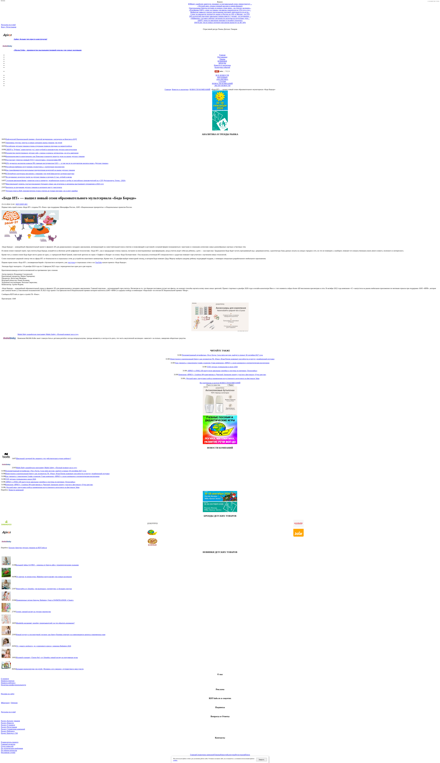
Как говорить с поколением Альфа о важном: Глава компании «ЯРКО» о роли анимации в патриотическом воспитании (222, 363)
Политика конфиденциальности (13, 685)
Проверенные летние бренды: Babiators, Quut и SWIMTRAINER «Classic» (45, 600)
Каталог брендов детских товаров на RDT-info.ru (28, 548)
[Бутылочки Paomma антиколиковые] (220, 414)
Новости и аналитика (222, 65)
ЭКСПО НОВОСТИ (222, 86)
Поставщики (222, 57)
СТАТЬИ (222, 81)
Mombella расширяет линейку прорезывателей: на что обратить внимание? (45, 623)
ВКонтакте (5, 703)
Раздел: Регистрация (9, 727)
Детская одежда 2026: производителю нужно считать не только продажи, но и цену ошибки (42, 191)
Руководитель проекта (9, 742)
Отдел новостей (7, 746)
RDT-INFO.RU (22, 204)
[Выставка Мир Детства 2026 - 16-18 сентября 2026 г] (220, 501)
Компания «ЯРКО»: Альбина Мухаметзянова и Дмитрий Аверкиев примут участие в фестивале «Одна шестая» (222, 375)
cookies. (175, 760)
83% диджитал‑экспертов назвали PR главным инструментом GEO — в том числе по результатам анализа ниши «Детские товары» (57, 163)
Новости (223, 755)
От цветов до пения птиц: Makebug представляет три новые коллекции (44, 577)
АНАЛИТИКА (222, 79)
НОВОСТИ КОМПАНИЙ (222, 83)
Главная (222, 55)
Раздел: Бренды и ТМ (9, 733)
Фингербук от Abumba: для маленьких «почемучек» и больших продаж (44, 589)
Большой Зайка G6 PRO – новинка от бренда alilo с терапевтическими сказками (47, 565)
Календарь (231, 755)
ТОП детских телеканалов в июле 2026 (222, 367)
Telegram (14, 703)
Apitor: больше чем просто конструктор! (30, 39)
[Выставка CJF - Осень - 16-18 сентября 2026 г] (220, 511)
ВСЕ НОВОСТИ (222, 75)
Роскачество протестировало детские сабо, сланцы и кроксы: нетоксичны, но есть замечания (42, 153)
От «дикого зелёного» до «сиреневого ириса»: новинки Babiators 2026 (43, 646)
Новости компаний (16, 490)
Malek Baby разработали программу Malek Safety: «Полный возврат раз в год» (48, 334)
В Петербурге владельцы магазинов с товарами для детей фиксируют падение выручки (40, 174)
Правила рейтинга (8, 683)
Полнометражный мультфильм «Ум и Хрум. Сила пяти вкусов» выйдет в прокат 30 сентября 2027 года (222, 355)
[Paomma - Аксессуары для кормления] (220, 331)
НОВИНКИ (222, 61)
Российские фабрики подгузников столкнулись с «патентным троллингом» (35, 167)
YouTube (98, 262)
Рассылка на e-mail (8, 25)
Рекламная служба (8, 752)
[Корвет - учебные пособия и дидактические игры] (220, 443)
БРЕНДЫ (222, 63)
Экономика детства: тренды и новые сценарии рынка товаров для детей (34, 143)
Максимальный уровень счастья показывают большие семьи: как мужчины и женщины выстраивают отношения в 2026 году (55, 184)
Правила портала (7, 681)
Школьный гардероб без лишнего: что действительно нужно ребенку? (43, 458)
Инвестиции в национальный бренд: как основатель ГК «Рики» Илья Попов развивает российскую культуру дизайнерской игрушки (222, 359)
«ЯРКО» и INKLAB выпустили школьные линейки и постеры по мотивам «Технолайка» (222, 371)
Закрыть (261, 759)
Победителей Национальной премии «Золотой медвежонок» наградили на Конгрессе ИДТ (41, 139)
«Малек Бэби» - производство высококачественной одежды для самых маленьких (48, 50)
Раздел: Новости (7, 723)
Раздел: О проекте (8, 725)
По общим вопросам (9, 750)
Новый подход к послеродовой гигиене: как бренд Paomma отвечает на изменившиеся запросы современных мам (60, 635)
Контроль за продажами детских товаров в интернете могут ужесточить (34, 187)
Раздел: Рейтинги (8, 731)
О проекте (5, 679)
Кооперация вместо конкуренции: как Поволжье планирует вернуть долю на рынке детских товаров (45, 156)
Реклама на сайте (7, 694)
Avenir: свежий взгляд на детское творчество (33, 612)
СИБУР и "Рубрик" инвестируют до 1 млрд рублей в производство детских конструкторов (41, 150)
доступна (71, 262)
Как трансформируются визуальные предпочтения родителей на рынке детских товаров (40, 170)
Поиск (247, 755)
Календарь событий (222, 67)
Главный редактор (8, 744)
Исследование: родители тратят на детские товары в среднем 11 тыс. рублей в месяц (39, 177)
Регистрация (240, 755)
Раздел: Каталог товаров (10, 721)
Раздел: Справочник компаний (13, 729)
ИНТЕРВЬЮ (222, 77)
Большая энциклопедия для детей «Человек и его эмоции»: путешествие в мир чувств (50, 669)
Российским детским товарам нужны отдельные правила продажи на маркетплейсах (39, 146)
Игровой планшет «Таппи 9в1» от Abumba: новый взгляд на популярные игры (47, 657)
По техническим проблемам (12, 748)
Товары (222, 59)
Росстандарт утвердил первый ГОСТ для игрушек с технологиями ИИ (33, 160)
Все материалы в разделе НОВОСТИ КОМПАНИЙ (220, 383)
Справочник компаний (205, 755)
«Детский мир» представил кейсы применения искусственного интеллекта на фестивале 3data (222, 378)
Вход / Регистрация (8, 27)
